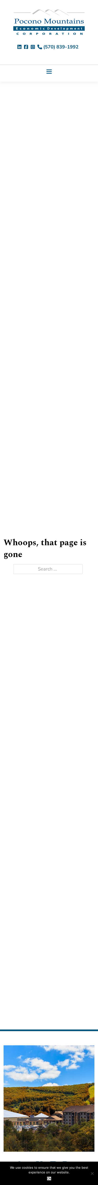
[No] (92, 1173)
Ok (49, 1178)
